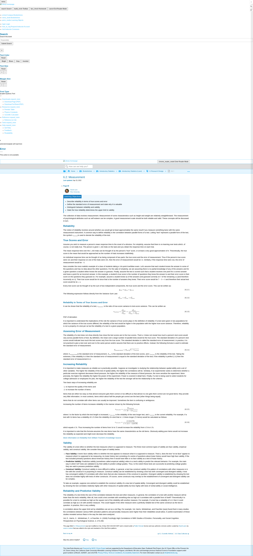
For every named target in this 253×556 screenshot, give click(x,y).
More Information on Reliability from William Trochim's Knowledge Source (92, 438)
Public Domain (139, 526)
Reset (3, 58)
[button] (7, 130)
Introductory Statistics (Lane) (132, 171)
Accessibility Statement (131, 553)
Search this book (6, 36)
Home (73, 171)
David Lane (73, 190)
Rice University (75, 192)
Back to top (67, 533)
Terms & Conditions (115, 553)
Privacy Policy (103, 553)
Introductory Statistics (107, 171)
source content (68, 528)
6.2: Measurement (79, 526)
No (96, 540)
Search (67, 166)
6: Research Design (156, 171)
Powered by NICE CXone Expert (94, 548)
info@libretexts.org (170, 553)
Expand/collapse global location (188, 170)
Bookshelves (87, 171)
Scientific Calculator (11, 115)
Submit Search (6, 43)
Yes (87, 540)
